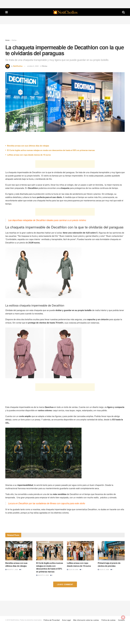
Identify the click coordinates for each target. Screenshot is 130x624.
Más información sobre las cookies (86, 620)
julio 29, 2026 (73, 569)
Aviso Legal (66, 620)
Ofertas (14, 40)
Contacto (121, 620)
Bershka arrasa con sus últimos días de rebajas (28, 145)
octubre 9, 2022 (33, 66)
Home (7, 40)
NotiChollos (17, 66)
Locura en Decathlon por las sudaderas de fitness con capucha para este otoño (46, 503)
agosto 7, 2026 (12, 569)
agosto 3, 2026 (43, 575)
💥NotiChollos (65, 12)
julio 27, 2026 (104, 569)
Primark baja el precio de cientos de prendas (109, 564)
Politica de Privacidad (52, 620)
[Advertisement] (65, 4)
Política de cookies (108, 620)
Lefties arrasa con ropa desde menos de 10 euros (29, 154)
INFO (9, 558)
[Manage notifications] (123, 617)
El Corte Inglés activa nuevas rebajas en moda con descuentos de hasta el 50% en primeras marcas (51, 150)
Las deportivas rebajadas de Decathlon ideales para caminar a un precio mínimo (47, 220)
